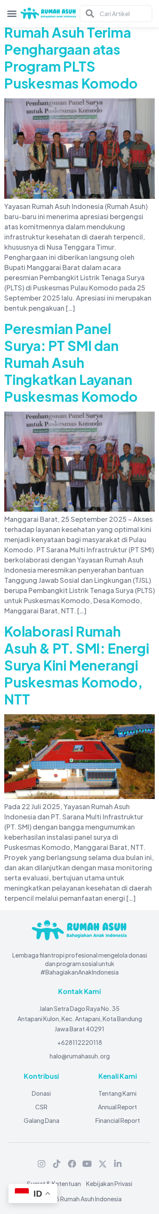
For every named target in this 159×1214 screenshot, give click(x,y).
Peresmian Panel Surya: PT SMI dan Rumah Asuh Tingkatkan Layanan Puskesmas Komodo (71, 362)
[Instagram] (41, 1164)
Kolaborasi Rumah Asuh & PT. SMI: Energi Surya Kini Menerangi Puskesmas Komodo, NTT (76, 665)
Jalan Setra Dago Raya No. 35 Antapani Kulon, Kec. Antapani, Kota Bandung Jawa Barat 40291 (79, 1019)
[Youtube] (87, 1164)
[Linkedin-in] (118, 1164)
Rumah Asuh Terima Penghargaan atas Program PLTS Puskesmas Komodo (71, 58)
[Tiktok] (57, 1164)
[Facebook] (72, 1164)
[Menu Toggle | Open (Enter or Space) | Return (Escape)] (12, 13)
